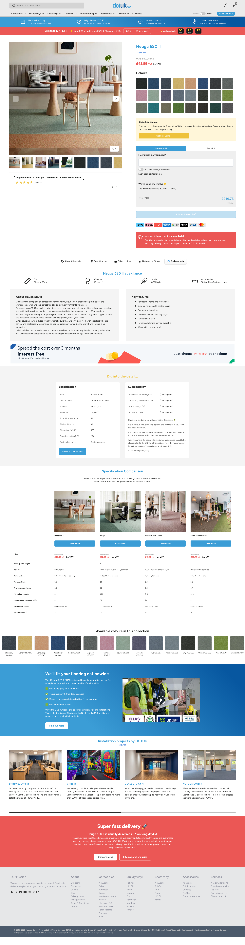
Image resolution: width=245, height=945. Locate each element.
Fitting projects (78, 899)
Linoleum (69, 13)
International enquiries (135, 857)
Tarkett (130, 889)
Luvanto (131, 893)
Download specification (72, 451)
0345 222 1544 (226, 13)
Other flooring (87, 13)
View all (122, 745)
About (75, 877)
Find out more (56, 725)
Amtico (130, 909)
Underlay (187, 889)
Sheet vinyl (52, 13)
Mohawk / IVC (105, 903)
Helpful (122, 13)
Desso (102, 893)
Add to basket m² (186, 214)
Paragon (103, 913)
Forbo (129, 896)
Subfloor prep (189, 886)
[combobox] (46, 5)
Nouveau (103, 883)
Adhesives (187, 883)
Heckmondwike (106, 906)
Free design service (220, 886)
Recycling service (219, 893)
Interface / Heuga (107, 896)
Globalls (71, 783)
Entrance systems (191, 896)
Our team (75, 883)
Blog (73, 893)
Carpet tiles (17, 13)
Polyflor (130, 883)
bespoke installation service (94, 680)
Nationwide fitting (219, 883)
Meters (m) (161, 148)
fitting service (155, 323)
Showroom (76, 886)
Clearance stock (218, 896)
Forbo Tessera (105, 909)
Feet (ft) (211, 148)
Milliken (102, 899)
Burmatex (103, 889)
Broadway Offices (19, 783)
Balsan (102, 886)
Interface (131, 903)
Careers (74, 889)
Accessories (106, 13)
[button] (234, 5)
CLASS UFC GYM (134, 783)
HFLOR (130, 886)
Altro (157, 889)
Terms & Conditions (80, 903)
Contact (75, 906)
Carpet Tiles (141, 52)
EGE (101, 916)
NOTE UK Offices (192, 783)
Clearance (137, 13)
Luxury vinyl (35, 13)
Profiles (186, 893)
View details (75, 543)
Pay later (215, 889)
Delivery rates (105, 857)
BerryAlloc (131, 899)
